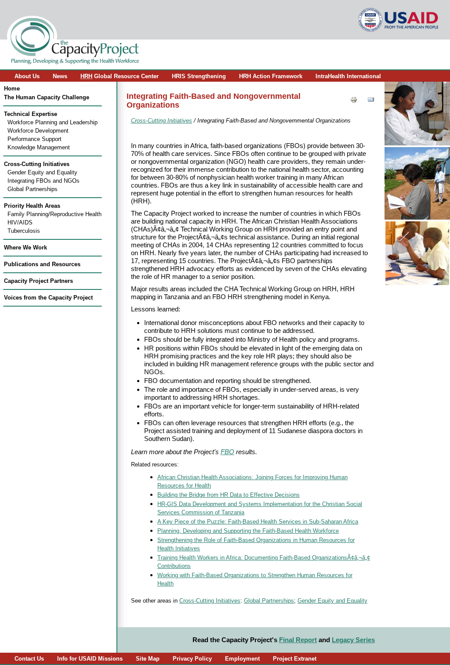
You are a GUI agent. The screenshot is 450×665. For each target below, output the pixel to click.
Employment (242, 658)
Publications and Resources (42, 264)
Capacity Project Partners (38, 281)
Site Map (148, 658)
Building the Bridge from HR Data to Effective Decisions (228, 495)
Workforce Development (38, 130)
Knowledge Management (38, 147)
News (60, 76)
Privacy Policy (192, 658)
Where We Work (25, 247)
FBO (227, 451)
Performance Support (34, 139)
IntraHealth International (348, 76)
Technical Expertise (30, 114)
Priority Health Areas (32, 205)
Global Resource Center (119, 76)
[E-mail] (370, 101)
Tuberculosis (23, 231)
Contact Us (29, 658)
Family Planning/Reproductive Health (54, 214)
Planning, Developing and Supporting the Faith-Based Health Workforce (248, 531)
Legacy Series (353, 639)
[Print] (353, 101)
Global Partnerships (32, 189)
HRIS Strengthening (199, 76)
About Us (27, 76)
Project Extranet (294, 658)
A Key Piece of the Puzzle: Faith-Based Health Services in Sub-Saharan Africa (257, 522)
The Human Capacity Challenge (46, 97)
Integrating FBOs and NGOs (43, 180)
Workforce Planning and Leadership (52, 122)
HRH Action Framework (270, 76)
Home (12, 88)
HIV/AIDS (20, 222)
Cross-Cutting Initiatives (36, 164)
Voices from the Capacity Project (48, 297)
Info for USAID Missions (90, 658)
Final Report (298, 639)
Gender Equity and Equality (42, 172)
